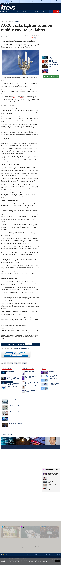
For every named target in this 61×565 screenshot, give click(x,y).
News (6, 21)
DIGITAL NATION (22, 11)
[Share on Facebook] (30, 35)
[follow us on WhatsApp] (8, 3)
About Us (30, 554)
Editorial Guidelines (35, 554)
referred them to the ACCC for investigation (21, 98)
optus (12, 363)
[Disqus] (20, 466)
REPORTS (30, 11)
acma (8, 363)
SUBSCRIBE (56, 11)
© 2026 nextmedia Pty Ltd (10, 554)
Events (44, 368)
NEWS (1, 11)
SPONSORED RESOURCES (28, 368)
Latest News (4, 1)
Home (2, 21)
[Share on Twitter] (28, 35)
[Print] (38, 35)
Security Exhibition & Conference (53, 376)
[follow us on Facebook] (4, 3)
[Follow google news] (34, 38)
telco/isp (15, 363)
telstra (19, 363)
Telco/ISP (17, 21)
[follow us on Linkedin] (1, 3)
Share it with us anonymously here (22, 348)
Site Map (57, 554)
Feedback (43, 554)
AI (17, 11)
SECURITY (14, 11)
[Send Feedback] (34, 35)
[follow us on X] (3, 3)
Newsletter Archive (52, 554)
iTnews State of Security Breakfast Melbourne (54, 384)
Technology (11, 21)
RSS (59, 554)
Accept (57, 560)
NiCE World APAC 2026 (53, 378)
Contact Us (26, 554)
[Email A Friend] (36, 35)
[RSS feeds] (10, 3)
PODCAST (44, 11)
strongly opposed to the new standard (15, 90)
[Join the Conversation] (25, 35)
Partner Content (6, 368)
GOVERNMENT (8, 11)
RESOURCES (36, 11)
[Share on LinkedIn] (32, 35)
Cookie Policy (42, 561)
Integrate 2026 (52, 371)
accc (5, 363)
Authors (40, 554)
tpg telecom (24, 363)
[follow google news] (6, 3)
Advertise (47, 554)
